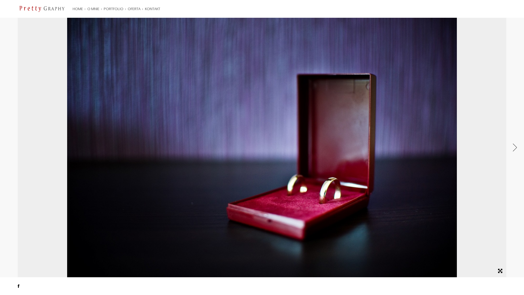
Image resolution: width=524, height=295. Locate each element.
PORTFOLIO (113, 8)
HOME (78, 8)
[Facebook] (18, 286)
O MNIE (93, 8)
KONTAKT (152, 8)
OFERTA (134, 8)
